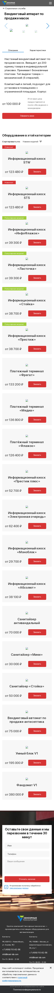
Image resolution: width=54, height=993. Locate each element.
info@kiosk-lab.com (10, 954)
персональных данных (19, 888)
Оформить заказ (27, 116)
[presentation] (6, 26)
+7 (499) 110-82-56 (11, 949)
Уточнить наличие (27, 879)
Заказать (37, 172)
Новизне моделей (30, 141)
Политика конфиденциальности (27, 989)
